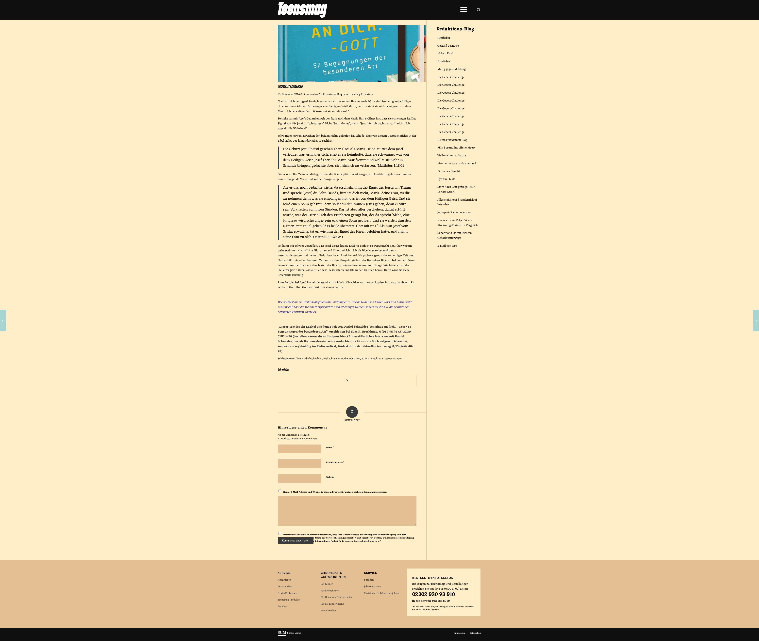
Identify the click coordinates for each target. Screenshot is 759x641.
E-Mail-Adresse (335, 462)
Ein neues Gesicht (448, 171)
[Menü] (462, 10)
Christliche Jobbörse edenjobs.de (382, 593)
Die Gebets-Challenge (450, 77)
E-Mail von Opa (447, 246)
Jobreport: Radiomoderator (454, 212)
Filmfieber (443, 38)
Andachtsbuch (310, 358)
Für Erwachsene (330, 590)
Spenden (369, 580)
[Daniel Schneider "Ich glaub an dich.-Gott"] (352, 81)
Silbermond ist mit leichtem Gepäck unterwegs (455, 235)
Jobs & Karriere (372, 586)
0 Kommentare (310, 94)
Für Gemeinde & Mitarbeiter (336, 597)
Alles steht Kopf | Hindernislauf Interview (457, 202)
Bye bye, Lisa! (446, 179)
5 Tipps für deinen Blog (452, 140)
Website (330, 477)
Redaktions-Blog (332, 94)
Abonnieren (284, 580)
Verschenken (285, 586)
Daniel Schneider (330, 358)
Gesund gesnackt (448, 46)
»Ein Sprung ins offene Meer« (456, 147)
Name (330, 447)
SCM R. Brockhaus (372, 358)
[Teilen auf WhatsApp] (347, 380)
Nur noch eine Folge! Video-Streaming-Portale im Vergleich (457, 223)
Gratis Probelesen (287, 593)
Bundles (282, 606)
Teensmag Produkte (289, 600)
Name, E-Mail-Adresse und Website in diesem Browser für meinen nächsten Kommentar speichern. (335, 492)
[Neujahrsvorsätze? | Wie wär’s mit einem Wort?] (3, 320)
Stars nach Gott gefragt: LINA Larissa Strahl (456, 189)
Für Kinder (327, 584)
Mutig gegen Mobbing (451, 69)
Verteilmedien (329, 610)
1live (298, 358)
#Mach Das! (445, 53)
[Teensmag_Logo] (302, 10)
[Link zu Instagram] (478, 10)
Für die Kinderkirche (332, 604)
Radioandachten (350, 358)
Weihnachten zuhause (451, 155)
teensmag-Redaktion (361, 94)
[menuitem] (462, 10)
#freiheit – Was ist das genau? (457, 163)
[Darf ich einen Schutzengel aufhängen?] (756, 320)
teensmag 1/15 (393, 358)
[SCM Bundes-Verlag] (289, 635)
